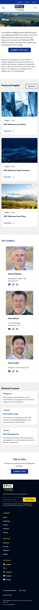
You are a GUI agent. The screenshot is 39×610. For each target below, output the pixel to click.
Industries (6, 543)
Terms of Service (7, 595)
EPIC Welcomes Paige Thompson (17, 170)
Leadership (6, 521)
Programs (6, 550)
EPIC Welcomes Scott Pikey (15, 216)
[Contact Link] (9, 284)
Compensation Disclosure (9, 590)
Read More (8, 131)
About (5, 517)
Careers (27, 2)
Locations (19, 2)
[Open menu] (3, 7)
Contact (34, 2)
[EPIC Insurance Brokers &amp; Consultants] (8, 487)
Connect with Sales (19, 50)
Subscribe (29, 500)
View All (31, 86)
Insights (7, 120)
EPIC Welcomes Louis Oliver (15, 124)
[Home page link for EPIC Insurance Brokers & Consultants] (19, 8)
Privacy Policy (26, 504)
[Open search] (35, 8)
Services (5, 546)
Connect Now (19, 471)
